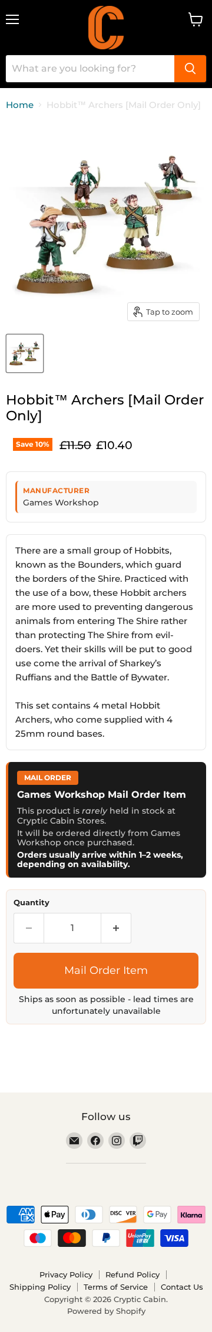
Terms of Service (116, 1286)
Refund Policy (132, 1274)
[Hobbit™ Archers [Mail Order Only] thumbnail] (24, 353)
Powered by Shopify (106, 1311)
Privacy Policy (65, 1274)
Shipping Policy (40, 1286)
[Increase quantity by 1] (116, 928)
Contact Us (182, 1286)
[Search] (190, 68)
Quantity (31, 902)
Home (20, 105)
